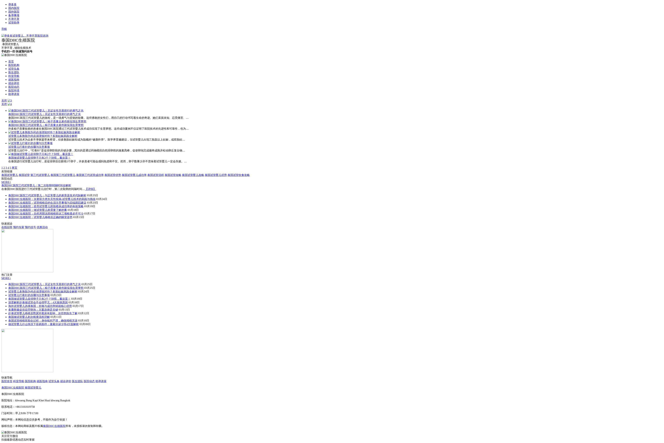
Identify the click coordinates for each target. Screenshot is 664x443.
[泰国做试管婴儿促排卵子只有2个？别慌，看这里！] (40, 154)
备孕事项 (13, 15)
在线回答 (6, 227)
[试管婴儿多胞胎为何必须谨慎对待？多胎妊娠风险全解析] (44, 132)
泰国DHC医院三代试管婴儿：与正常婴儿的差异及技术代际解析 (47, 195)
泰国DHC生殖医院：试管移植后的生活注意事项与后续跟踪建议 (47, 202)
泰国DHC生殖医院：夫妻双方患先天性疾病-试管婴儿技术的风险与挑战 (51, 199)
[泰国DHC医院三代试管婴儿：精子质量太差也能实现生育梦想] (47, 121)
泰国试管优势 (112, 175)
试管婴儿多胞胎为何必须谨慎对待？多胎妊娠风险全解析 (42, 135)
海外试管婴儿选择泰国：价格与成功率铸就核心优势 (40, 306)
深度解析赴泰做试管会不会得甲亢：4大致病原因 (38, 302)
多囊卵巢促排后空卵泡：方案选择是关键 (33, 309)
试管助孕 (13, 22)
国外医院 (13, 11)
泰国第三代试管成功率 (90, 175)
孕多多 (12, 4)
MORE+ (6, 182)
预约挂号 (30, 227)
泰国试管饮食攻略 (239, 175)
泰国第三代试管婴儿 (62, 175)
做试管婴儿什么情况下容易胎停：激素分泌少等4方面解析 (43, 324)
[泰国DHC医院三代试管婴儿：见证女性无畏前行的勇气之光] (46, 110)
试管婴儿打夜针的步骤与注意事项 (29, 146)
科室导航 (13, 75)
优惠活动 (42, 227)
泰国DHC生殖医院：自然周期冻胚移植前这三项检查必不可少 (46, 213)
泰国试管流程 (155, 175)
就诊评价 (13, 83)
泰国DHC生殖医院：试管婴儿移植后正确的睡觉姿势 (40, 217)
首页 (11, 61)
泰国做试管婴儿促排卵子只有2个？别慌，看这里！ (39, 157)
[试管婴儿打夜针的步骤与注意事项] (30, 143)
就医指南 (13, 79)
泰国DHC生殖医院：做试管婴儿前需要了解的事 (37, 209)
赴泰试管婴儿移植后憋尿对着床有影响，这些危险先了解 (42, 313)
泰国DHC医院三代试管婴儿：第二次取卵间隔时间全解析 (36, 185)
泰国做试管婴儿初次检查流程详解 (29, 316)
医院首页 (6, 381)
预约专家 (18, 227)
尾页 (14, 167)
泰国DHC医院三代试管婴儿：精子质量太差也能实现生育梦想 (46, 125)
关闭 (4, 100)
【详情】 (90, 189)
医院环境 (13, 90)
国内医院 (13, 8)
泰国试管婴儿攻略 (193, 175)
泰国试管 (24, 175)
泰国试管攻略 (173, 175)
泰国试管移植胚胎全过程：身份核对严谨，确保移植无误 (42, 320)
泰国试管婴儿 (9, 175)
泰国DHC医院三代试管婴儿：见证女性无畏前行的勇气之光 (44, 114)
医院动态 (13, 86)
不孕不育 (13, 18)
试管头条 (13, 68)
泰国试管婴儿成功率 (134, 175)
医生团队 (13, 72)
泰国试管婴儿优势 (216, 175)
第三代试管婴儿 (40, 175)
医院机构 (13, 65)
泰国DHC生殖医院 (12, 387)
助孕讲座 (13, 94)
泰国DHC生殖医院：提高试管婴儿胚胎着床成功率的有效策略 (46, 206)
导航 (4, 28)
